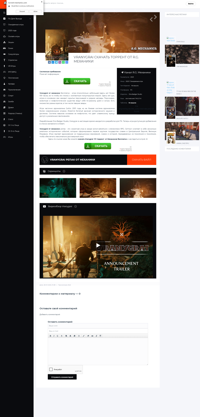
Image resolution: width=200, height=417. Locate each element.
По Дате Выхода (15, 19)
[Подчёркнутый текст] (58, 335)
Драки (11, 107)
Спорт (10, 96)
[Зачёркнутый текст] (62, 335)
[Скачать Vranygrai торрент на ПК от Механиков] (66, 62)
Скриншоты (54, 171)
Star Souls (181, 42)
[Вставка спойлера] (100, 335)
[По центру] (70, 335)
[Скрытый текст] (88, 335)
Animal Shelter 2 (183, 143)
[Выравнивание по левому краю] (66, 335)
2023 (127, 81)
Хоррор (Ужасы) (15, 113)
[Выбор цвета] (84, 335)
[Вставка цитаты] (92, 335)
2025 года (12, 30)
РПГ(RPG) (12, 72)
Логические (13, 78)
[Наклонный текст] (54, 335)
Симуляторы (13, 54)
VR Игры (12, 66)
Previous (151, 19)
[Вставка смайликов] (79, 335)
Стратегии (12, 60)
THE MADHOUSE (182, 66)
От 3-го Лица (13, 131)
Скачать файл (141, 159)
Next (155, 17)
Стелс (10, 119)
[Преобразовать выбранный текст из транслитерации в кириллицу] (96, 335)
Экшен (11, 42)
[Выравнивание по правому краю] (74, 335)
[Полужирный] (50, 335)
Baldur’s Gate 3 (182, 118)
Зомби (11, 102)
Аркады (11, 84)
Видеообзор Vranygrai (60, 206)
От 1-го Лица (13, 125)
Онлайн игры (14, 36)
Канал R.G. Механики (137, 72)
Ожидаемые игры (16, 25)
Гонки (10, 48)
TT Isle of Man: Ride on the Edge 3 (186, 92)
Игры (10, 137)
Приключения (14, 90)
